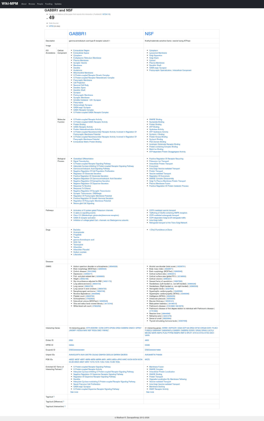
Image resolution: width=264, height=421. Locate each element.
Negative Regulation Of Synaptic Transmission (92, 190)
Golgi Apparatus (155, 55)
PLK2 (165, 332)
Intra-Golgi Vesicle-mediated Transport (164, 168)
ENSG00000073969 (153, 349)
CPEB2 (112, 328)
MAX (85, 330)
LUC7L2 (210, 330)
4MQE (71, 359)
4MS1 (104, 359)
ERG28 (203, 328)
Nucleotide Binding (156, 122)
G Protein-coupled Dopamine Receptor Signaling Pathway (96, 389)
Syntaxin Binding (156, 139)
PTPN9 (170, 332)
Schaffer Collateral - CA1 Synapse (87, 100)
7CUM (112, 362)
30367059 (182, 321)
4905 (147, 340)
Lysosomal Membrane (158, 53)
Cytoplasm (77, 55)
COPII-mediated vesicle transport (162, 210)
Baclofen (76, 229)
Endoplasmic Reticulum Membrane (87, 57)
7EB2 (117, 362)
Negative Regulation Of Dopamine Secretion (90, 183)
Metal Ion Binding (156, 149)
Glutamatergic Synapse (82, 105)
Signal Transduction (81, 161)
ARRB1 (165, 328)
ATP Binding (154, 126)
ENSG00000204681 (77, 349)
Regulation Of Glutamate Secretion (87, 173)
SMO (99, 330)
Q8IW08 (116, 354)
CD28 (180, 328)
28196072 (172, 303)
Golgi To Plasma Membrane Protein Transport (167, 181)
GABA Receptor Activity (83, 126)
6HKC (124, 359)
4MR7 (82, 359)
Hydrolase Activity (156, 129)
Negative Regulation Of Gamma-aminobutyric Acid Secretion (97, 178)
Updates (58, 3)
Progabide (77, 234)
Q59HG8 (102, 354)
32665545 (102, 268)
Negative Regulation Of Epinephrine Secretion (91, 181)
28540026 (113, 266)
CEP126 (185, 328)
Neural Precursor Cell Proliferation (86, 384)
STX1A (196, 332)
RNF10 (183, 332)
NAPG (159, 332)
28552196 (84, 278)
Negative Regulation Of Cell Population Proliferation (93, 171)
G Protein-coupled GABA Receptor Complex (91, 112)
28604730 (96, 283)
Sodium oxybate (79, 252)
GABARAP (156, 330)
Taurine (76, 237)
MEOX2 (148, 332)
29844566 (166, 313)
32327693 (169, 288)
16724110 (106, 14)
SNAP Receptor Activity (159, 389)
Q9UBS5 (123, 354)
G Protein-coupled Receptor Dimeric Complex (91, 75)
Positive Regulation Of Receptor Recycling (166, 158)
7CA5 (107, 362)
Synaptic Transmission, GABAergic (87, 193)
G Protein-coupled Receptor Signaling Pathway (92, 163)
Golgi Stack (154, 57)
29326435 (170, 296)
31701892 (153, 311)
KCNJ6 (80, 330)
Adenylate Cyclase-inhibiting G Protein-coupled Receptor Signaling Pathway (103, 166)
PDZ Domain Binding (157, 141)
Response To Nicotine (82, 186)
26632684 (167, 318)
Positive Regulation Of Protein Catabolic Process (169, 186)
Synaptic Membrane (81, 97)
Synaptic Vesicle (80, 62)
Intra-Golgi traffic (156, 220)
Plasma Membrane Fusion (159, 183)
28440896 (95, 293)
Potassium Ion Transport (159, 161)
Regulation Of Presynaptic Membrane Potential (92, 200)
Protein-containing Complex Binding (163, 146)
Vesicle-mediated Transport (160, 173)
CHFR (106, 328)
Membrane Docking (157, 386)
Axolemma (77, 70)
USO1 (211, 332)
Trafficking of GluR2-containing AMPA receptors (168, 212)
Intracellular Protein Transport (161, 163)
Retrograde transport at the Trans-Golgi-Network (168, 222)
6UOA (140, 359)
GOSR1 (192, 330)
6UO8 (129, 359)
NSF (149, 33)
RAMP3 (177, 332)
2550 (71, 340)
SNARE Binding (155, 119)
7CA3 (102, 362)
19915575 (179, 306)
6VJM (71, 362)
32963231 (171, 273)
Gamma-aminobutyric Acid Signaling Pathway (91, 168)
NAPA (154, 332)
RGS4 (94, 330)
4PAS (119, 359)
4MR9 (93, 359)
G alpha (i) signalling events (84, 212)
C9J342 (95, 354)
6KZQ (147, 359)
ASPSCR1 (173, 328)
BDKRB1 (94, 328)
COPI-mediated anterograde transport (164, 215)
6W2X (76, 362)
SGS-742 (77, 242)
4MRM (98, 359)
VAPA (147, 335)
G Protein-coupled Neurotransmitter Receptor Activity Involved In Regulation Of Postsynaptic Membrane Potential (105, 133)
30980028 (191, 283)
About (23, 3)
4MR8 (87, 359)
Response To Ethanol (81, 188)
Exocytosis (153, 166)
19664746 (100, 291)
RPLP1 (189, 332)
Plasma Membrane (80, 60)
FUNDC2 (148, 330)
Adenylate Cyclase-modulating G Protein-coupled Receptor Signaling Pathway (104, 381)
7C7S (97, 362)
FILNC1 (215, 328)
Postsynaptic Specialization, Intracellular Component (170, 70)
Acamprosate (78, 232)
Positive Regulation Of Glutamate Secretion (90, 176)
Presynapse (78, 102)
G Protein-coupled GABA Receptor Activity (90, 122)
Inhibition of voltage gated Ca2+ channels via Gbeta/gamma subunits (100, 220)
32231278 (167, 316)
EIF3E (197, 328)
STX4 (201, 332)
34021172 (107, 281)
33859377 (88, 273)
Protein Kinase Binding (158, 136)
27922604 (90, 298)
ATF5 (88, 328)
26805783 (90, 296)
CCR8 (101, 328)
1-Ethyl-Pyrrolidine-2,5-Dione (160, 229)
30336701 (181, 266)
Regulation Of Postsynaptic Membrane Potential (92, 195)
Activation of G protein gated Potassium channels (93, 210)
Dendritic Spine (79, 87)
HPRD (51, 26)
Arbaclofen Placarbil (81, 249)
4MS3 (109, 359)
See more (74, 392)
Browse (32, 3)
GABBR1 (78, 33)
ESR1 (209, 328)
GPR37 (138, 328)
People (40, 3)
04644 (71, 345)
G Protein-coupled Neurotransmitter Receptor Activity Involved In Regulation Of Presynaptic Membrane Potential (105, 137)
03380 (147, 345)
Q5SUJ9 (109, 354)
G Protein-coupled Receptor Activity (87, 119)
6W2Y (82, 362)
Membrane (77, 65)
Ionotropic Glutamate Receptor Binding (164, 144)
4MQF (77, 359)
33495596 (178, 291)
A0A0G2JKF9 (74, 354)
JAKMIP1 (73, 330)
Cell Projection (79, 82)
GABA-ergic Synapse (81, 107)
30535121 (169, 301)
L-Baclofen (77, 254)
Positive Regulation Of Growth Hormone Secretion (93, 198)
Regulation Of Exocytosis (159, 176)
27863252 (96, 306)
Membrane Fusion (156, 366)
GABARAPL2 (167, 330)
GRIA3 (204, 330)
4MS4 (114, 359)
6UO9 (135, 359)
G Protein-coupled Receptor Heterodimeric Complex (94, 77)
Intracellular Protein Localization (162, 371)
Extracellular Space (81, 53)
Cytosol (152, 60)
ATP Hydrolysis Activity (158, 131)
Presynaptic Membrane (82, 80)
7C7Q (92, 362)
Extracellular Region (81, 50)
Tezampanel (78, 244)
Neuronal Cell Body (81, 85)
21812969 (171, 306)
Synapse (76, 92)
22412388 (91, 271)
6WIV (87, 362)
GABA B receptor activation (84, 217)
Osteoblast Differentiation (83, 158)
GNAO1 (132, 328)
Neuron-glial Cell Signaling (83, 203)
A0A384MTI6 (150, 354)
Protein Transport (156, 171)
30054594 (170, 298)
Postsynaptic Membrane (83, 95)
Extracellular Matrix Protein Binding (87, 141)
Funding (48, 3)
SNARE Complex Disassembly (161, 178)
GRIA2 (198, 330)
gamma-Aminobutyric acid (83, 239)
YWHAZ (105, 330)
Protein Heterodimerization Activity (87, 129)
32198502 (181, 276)
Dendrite (76, 67)
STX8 (206, 332)
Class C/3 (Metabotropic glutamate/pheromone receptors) (96, 215)
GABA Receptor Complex (83, 110)
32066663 (100, 276)
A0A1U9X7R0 (86, 354)
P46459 (159, 354)
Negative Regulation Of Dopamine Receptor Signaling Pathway (98, 374)
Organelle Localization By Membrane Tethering (167, 379)
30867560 (178, 281)
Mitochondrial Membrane (83, 72)
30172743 (108, 303)
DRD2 (118, 328)
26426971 (169, 268)
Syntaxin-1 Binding (156, 134)
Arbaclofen (77, 247)
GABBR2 (124, 328)
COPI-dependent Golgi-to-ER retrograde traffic (167, 217)
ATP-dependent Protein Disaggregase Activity (167, 151)
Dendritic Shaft (79, 90)
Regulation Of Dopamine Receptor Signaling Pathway (94, 376)
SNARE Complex (156, 369)
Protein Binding (79, 124)
